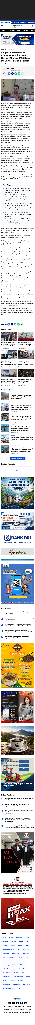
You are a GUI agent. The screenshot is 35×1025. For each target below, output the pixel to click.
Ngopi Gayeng (15, 1012)
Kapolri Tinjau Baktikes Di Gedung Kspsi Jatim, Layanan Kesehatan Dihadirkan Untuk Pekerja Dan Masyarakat (22, 449)
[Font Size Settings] (4, 73)
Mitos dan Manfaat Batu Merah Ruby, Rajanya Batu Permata (19, 613)
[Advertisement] (17, 10)
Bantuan (13, 424)
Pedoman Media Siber (18, 1006)
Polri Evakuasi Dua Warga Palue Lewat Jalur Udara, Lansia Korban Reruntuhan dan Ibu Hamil (21, 407)
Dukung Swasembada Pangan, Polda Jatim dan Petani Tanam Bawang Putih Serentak (18, 209)
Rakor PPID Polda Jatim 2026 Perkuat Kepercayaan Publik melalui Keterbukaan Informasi (18, 214)
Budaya (3, 30)
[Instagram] (9, 1003)
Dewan (18, 30)
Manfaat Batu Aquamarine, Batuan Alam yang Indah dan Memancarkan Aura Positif (18, 631)
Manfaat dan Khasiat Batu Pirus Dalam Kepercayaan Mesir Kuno (17, 637)
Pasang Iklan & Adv (25, 1009)
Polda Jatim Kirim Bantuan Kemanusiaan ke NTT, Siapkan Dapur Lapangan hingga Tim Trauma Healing (25, 362)
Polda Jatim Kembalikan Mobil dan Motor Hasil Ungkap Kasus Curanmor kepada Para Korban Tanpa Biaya (18, 221)
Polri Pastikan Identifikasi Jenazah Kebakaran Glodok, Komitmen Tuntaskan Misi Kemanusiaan (19, 812)
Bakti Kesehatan (15, 446)
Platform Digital (15, 1009)
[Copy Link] (22, 73)
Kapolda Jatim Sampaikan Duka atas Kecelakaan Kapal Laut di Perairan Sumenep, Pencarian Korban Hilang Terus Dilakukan (8, 362)
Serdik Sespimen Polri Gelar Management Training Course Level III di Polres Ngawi (18, 625)
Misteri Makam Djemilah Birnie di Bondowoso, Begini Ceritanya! (19, 619)
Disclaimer (29, 1006)
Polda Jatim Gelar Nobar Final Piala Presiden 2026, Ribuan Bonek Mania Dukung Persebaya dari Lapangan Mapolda (16, 198)
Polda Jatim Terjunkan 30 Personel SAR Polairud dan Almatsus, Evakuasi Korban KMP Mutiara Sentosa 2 (17, 190)
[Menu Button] (2, 26)
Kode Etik (6, 1009)
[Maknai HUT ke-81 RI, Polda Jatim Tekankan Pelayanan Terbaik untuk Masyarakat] (9, 336)
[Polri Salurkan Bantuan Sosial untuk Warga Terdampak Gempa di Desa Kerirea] (5, 439)
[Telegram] (15, 73)
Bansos (13, 435)
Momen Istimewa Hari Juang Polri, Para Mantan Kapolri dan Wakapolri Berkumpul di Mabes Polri (22, 417)
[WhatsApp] (19, 73)
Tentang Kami (7, 1006)
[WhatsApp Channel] (25, 1003)
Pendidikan (25, 30)
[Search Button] (32, 26)
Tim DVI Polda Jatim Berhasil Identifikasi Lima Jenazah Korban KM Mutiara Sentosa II (25, 344)
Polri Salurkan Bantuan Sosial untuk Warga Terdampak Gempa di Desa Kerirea (22, 439)
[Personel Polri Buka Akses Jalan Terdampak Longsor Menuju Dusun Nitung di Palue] (5, 396)
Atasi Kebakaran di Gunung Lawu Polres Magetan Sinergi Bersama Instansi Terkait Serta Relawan (18, 819)
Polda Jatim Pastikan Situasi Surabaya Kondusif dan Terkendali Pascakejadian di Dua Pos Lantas (25, 381)
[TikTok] (17, 1003)
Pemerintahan (11, 30)
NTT (12, 393)
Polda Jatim (8, 319)
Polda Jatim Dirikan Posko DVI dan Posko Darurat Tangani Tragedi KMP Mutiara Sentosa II (9, 381)
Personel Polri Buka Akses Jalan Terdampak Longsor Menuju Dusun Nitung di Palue (22, 396)
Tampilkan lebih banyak (17, 458)
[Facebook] (9, 73)
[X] (12, 73)
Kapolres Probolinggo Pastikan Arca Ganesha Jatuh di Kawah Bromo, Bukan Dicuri (19, 826)
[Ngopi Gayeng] (17, 26)
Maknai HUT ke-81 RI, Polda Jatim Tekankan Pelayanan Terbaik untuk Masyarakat (18, 204)
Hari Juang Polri (15, 414)
